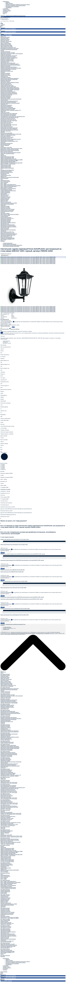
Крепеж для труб (4, 200)
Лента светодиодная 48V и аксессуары (9, 124)
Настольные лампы (5, 42)
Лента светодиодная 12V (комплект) (8, 115)
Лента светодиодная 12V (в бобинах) (8, 114)
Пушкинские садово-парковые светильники (10, 87)
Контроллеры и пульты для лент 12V (8, 119)
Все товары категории (5, 674)
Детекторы (3, 212)
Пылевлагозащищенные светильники (8, 69)
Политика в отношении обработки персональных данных (18, 4)
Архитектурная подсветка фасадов (8, 91)
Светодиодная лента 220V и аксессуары (9, 127)
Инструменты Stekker (5, 213)
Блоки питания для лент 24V (7, 122)
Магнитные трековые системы (7, 59)
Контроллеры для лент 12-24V (7, 137)
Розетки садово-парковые (6, 217)
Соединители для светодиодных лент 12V (9, 117)
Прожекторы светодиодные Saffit (7, 238)
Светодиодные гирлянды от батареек (8, 226)
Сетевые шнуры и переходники (7, 210)
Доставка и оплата (7, 10)
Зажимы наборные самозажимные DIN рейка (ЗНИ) (11, 162)
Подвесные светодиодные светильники (9, 55)
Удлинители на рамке (5, 207)
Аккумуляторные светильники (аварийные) (10, 78)
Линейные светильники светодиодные (9, 66)
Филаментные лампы (5, 39)
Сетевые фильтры (4, 216)
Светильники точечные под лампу (8, 52)
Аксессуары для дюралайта (6, 132)
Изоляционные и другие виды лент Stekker (10, 214)
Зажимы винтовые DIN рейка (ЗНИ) (8, 161)
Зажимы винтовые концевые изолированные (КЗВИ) (12, 159)
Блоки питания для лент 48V (7, 126)
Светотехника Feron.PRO (6, 231)
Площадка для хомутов (5, 196)
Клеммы (2, 154)
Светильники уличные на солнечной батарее (10, 103)
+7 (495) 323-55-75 (5, 19)
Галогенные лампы (5, 38)
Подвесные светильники (6, 54)
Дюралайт (3, 131)
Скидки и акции (6, 9)
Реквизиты (8, 2)
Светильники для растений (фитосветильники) (10, 64)
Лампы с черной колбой (6, 43)
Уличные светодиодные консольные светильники (11, 98)
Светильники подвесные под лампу (8, 56)
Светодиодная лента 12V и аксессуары (9, 113)
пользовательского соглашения (42, 633)
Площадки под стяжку (5, 197)
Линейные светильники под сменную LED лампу (11, 68)
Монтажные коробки (5, 173)
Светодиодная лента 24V (6, 121)
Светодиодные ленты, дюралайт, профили (10, 110)
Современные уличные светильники (8, 86)
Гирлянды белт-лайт (5, 227)
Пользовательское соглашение (12, 6)
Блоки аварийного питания (6, 189)
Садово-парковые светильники (7, 85)
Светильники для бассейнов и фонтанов (9, 101)
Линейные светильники (5, 65)
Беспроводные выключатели (7, 143)
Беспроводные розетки (5, 144)
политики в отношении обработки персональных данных (23, 633)
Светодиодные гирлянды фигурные (8, 225)
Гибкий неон (3, 111)
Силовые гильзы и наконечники (7, 167)
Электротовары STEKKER (6, 239)
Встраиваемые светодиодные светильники (10, 48)
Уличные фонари (4, 99)
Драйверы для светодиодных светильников (10, 177)
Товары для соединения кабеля (7, 153)
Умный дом (3, 142)
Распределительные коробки (7, 172)
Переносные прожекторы (6, 106)
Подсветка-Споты (4, 76)
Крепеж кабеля (4, 193)
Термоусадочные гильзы (6, 164)
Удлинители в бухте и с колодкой (7, 209)
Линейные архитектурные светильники (9, 92)
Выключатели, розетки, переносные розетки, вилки (11, 148)
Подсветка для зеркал (5, 74)
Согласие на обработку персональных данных (15, 5)
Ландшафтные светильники (6, 94)
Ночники (2, 50)
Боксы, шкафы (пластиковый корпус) (8, 184)
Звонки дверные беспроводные (7, 204)
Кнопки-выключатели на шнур (7, 211)
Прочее (2, 240)
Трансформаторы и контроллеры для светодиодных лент (13, 116)
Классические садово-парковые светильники (10, 88)
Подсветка (3, 72)
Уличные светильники (5, 84)
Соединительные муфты (6, 175)
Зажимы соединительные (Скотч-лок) (8, 158)
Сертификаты (8, 7)
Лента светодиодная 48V (6, 125)
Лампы (2, 36)
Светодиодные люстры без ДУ (7, 140)
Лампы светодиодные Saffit (6, 237)
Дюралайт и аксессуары (6, 130)
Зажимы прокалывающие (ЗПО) (7, 157)
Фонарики (3, 241)
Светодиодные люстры (5, 138)
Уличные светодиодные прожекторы (8, 102)
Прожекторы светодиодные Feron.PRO (9, 233)
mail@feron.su (6, 629)
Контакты (5, 12)
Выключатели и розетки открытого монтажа (10, 150)
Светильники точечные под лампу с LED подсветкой (12, 53)
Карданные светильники (6, 83)
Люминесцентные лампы (6, 44)
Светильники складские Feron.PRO (8, 234)
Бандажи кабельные (5, 198)
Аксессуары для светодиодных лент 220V (9, 129)
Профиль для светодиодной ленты (8, 135)
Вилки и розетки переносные (7, 151)
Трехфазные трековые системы (7, 60)
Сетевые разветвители (5, 192)
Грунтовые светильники (5, 95)
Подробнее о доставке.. (6, 489)
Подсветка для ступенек (6, 75)
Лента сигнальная (4, 182)
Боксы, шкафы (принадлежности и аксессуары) (11, 185)
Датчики (2, 146)
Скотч (2, 179)
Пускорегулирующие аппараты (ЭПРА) (9, 203)
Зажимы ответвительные (6, 166)
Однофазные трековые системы (7, 58)
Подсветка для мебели (5, 73)
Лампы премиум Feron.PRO (6, 46)
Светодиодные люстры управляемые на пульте (11, 139)
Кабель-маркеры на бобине (6, 187)
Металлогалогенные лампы (6, 45)
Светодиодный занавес (5, 221)
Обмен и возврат (9, 3)
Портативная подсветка (6, 77)
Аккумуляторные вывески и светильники (9, 79)
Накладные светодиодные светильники (9, 49)
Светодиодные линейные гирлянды (8, 222)
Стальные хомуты (4, 195)
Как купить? (5, 11)
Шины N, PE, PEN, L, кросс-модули (8, 163)
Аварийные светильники (6, 80)
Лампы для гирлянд (5, 40)
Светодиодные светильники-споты (8, 62)
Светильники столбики (5, 97)
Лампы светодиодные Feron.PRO (8, 232)
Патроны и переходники (6, 201)
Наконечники (3, 155)
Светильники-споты (5, 61)
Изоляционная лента (5, 180)
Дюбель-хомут (4, 176)
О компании (5, 8)
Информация (6, 1)
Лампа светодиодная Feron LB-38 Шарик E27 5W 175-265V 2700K (15, 614)
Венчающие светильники (6, 96)
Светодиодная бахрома (6, 220)
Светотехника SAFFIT (5, 235)
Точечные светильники (5, 51)
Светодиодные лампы (5, 37)
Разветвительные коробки (6, 171)
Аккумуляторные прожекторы (7, 107)
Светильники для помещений (7, 47)
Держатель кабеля (4, 199)
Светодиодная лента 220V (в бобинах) (9, 128)
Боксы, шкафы (4, 183)
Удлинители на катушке (5, 208)
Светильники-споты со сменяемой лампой (10, 63)
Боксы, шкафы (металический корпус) (9, 186)
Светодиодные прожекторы (6, 105)
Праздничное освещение (6, 218)
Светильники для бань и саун (7, 71)
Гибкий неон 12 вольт (5, 112)
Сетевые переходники (5, 191)
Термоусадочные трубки (6, 165)
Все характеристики (5, 319)
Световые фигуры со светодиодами (8, 229)
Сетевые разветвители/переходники (8, 190)
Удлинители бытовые (5, 206)
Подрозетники (3, 174)
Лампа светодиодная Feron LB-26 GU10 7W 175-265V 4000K (13, 587)
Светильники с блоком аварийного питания (10, 82)
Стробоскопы (3, 230)
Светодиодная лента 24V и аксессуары (9, 120)
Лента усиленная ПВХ (5, 215)
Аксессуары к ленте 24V (6, 123)
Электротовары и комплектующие (8, 141)
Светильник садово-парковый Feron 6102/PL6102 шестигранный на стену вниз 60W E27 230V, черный (22, 560)
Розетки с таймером (5, 145)
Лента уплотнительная (5, 181)
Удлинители (3, 205)
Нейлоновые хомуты (5, 194)
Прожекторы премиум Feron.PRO (8, 109)
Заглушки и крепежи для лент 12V (8, 118)
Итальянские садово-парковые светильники (10, 89)
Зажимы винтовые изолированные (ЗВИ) (9, 160)
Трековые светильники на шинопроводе (9, 57)
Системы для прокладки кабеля (7, 170)
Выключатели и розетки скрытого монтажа (9, 149)
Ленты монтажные (4, 178)
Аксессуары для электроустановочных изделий (10, 152)
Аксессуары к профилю (5, 136)
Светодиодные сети (5, 223)
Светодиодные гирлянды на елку (8, 224)
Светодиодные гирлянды (6, 219)
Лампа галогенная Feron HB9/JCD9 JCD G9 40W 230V (12, 571)
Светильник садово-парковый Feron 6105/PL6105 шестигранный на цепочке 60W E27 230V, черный (22, 598)
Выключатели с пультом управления (8, 188)
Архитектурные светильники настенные (9, 93)
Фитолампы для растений (6, 41)
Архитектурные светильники (6, 90)
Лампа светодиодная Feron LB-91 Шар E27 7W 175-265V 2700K (14, 544)
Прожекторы (3, 104)
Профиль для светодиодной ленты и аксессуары (11, 133)
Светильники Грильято (5, 81)
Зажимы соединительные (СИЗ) (7, 156)
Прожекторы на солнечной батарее (8, 108)
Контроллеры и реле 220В (6, 147)
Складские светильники (5, 70)
